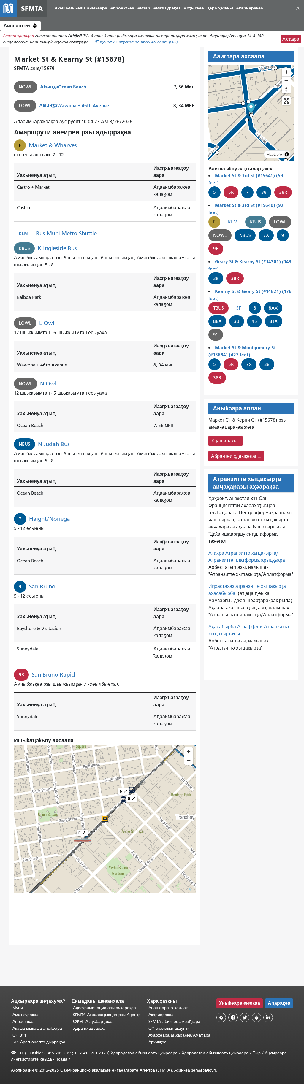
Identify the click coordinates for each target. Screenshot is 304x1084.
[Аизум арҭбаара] (286, 72)
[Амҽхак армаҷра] (286, 80)
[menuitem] (81, 8)
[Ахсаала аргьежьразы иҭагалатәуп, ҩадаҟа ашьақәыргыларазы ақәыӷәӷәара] (286, 89)
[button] (20, 26)
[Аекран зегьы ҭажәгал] (286, 100)
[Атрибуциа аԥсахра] (286, 154)
